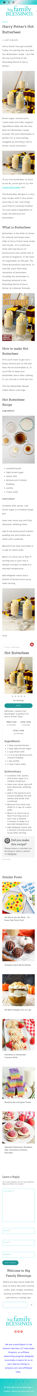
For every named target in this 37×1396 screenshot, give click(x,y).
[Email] (9, 1381)
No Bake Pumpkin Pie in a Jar (18, 1010)
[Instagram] (13, 2)
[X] (9, 2)
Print (18, 705)
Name (7, 1230)
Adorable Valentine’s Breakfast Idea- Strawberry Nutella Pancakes (18, 1150)
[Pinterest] (23, 1381)
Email (7, 1242)
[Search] (31, 1305)
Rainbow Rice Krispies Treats (18, 1102)
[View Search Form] (33, 2)
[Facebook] (4, 2)
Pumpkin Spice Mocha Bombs (18, 965)
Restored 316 (27, 1391)
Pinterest (12, 854)
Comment (9, 1191)
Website (7, 1254)
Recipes (5, 22)
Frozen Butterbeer (11, 187)
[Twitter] (28, 1381)
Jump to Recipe (11, 40)
